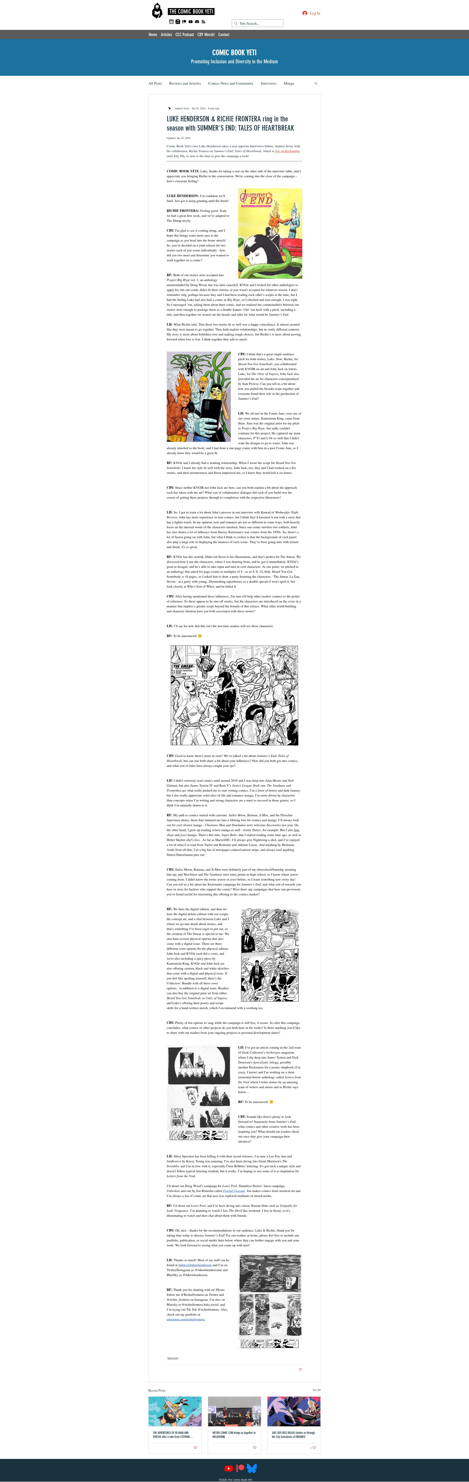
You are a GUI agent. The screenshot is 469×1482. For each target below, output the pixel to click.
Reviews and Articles (185, 83)
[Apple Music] (178, 21)
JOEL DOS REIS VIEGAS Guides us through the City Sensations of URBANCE (293, 1435)
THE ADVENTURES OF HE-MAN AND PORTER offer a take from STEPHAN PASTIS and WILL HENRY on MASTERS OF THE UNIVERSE (174, 1435)
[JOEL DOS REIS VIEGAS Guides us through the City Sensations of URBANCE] (293, 1411)
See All (317, 1390)
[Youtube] (190, 21)
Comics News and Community (231, 83)
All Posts (155, 83)
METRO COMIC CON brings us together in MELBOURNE (234, 1435)
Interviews (268, 83)
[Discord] (197, 21)
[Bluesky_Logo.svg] (252, 1468)
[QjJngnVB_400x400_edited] (171, 21)
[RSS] (203, 21)
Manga (289, 83)
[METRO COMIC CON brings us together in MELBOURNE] (234, 1411)
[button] (316, 83)
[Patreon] (184, 21)
